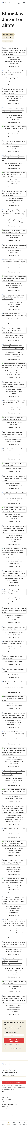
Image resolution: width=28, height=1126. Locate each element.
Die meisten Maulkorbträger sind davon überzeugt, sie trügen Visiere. (14, 617)
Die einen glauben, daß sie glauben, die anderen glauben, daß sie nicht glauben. (14, 285)
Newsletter (5, 1097)
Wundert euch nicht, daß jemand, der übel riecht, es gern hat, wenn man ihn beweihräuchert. (14, 722)
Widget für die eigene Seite (9, 1104)
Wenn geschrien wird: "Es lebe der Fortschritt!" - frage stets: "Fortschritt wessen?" (14, 850)
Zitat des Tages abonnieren (14, 1040)
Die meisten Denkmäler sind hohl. (14, 468)
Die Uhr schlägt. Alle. (14, 834)
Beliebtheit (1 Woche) (8, 34)
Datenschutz (5, 1109)
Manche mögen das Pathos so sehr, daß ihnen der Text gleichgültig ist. (14, 304)
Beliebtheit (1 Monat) (8, 37)
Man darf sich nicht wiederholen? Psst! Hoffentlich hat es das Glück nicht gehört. (14, 516)
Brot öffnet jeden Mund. (14, 674)
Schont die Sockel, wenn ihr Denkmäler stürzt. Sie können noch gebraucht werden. (14, 869)
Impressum (5, 1106)
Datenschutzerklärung (18, 1048)
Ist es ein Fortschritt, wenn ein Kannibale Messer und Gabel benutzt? (14, 391)
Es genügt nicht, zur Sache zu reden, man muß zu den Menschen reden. (14, 80)
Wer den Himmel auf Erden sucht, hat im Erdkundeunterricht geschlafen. (14, 181)
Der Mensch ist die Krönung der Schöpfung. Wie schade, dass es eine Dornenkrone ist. (14, 354)
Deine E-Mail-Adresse (10, 1032)
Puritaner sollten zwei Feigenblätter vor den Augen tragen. (13, 267)
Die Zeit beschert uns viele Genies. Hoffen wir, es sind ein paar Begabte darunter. (14, 98)
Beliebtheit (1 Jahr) (7, 41)
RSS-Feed (4, 1102)
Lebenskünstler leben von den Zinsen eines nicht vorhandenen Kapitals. (13, 780)
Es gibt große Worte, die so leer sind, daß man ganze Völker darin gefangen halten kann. (14, 887)
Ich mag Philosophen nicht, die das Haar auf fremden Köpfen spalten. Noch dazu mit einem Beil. (14, 221)
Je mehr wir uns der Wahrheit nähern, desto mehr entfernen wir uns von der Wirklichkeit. (14, 117)
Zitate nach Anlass (7, 1099)
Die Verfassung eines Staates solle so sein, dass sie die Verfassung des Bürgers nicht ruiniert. (14, 372)
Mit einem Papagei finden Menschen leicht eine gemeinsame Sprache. (14, 599)
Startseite (4, 1095)
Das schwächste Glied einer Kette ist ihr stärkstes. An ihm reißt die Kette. (14, 200)
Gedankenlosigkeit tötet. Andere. (14, 661)
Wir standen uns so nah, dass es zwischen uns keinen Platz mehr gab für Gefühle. (14, 580)
